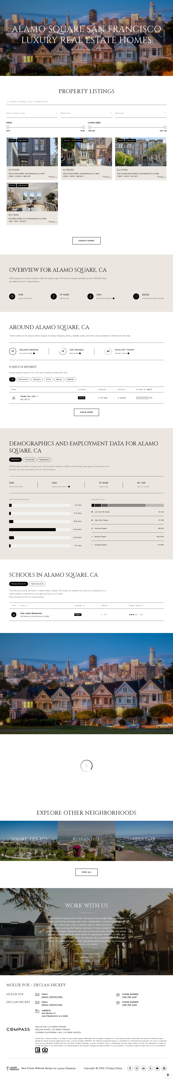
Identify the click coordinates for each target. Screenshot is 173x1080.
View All (87, 872)
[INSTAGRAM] (136, 1068)
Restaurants (24, 379)
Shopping (38, 379)
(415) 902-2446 (129, 1005)
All (13, 379)
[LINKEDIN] (143, 1068)
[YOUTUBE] (157, 1068)
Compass (107, 1038)
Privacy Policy (114, 1068)
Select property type (15, 113)
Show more (86, 412)
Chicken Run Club (27, 396)
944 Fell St (25, 399)
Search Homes (86, 241)
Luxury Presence (66, 1068)
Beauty (60, 379)
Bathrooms (65, 113)
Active (49, 379)
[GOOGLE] (164, 1068)
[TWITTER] (150, 1068)
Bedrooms (119, 113)
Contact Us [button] (86, 957)
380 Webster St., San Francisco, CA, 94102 (34, 616)
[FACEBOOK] (129, 1068)
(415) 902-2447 (129, 997)
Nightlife (71, 379)
